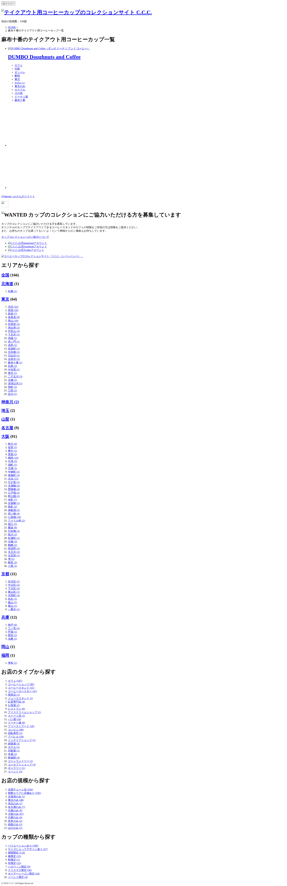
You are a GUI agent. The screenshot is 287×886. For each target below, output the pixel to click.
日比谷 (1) (14, 355)
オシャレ (20, 72)
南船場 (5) (14, 510)
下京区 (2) (14, 588)
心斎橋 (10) (14, 517)
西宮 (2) (12, 635)
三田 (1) (12, 390)
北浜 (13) (13, 478)
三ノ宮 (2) (14, 628)
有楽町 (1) (14, 348)
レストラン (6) (16, 708)
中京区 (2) (14, 585)
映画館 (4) (14, 757)
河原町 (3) (14, 595)
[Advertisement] (33, 125)
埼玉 (5, 410)
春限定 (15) (14, 856)
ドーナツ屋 (21, 96)
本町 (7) (12, 499)
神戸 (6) (12, 624)
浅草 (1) (12, 345)
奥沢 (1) (12, 373)
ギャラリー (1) (16, 768)
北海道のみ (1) (16, 796)
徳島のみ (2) (15, 824)
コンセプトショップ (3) (22, 764)
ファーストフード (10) (21, 726)
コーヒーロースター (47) (22, 691)
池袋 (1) (12, 338)
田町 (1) (12, 387)
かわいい (20, 82)
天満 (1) (12, 468)
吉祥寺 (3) (14, 359)
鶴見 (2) (12, 562)
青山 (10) (13, 320)
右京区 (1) (14, 581)
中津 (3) (12, 461)
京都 (5, 574)
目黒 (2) (12, 366)
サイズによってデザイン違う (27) (28, 849)
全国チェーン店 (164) (20, 789)
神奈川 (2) (10, 402)
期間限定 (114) (16, 852)
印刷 (17, 68)
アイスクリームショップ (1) (24, 712)
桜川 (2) (12, 534)
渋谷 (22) (13, 306)
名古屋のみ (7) (16, 807)
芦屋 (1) (12, 631)
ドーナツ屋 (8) (16, 722)
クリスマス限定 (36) (20, 870)
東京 (17, 79)
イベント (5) (15, 771)
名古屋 (7, 428)
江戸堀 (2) (14, 492)
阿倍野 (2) (14, 548)
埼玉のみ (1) (15, 803)
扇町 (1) (12, 464)
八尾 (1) (12, 566)
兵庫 (5, 617)
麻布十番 (20, 100)
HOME (12, 27)
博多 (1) (12, 662)
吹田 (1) (12, 447)
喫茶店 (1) (14, 694)
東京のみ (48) (16, 800)
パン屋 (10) (14, 719)
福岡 (5, 655)
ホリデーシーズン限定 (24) (24, 873)
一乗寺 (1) (14, 609)
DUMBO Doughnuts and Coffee (44, 57)
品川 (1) (12, 394)
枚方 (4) (12, 443)
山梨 (5, 419)
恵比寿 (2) (14, 327)
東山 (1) (12, 605)
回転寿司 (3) (15, 733)
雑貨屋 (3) (14, 743)
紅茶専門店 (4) (16, 701)
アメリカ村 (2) (16, 520)
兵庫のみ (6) (15, 817)
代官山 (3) (14, 331)
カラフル (20, 89)
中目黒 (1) (14, 369)
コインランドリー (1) (20, 761)
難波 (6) (12, 527)
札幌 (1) (12, 291)
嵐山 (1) (12, 602)
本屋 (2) (12, 754)
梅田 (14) (13, 457)
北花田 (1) (14, 555)
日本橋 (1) (14, 352)
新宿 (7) (12, 313)
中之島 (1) (14, 482)
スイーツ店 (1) (16, 715)
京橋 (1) (12, 380)
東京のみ (20, 86)
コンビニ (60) (16, 729)
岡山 (5, 647)
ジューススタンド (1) (20, 698)
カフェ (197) (15, 680)
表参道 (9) (14, 317)
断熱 (17, 75)
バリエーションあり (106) (23, 845)
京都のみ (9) (15, 810)
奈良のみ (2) (15, 821)
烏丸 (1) (12, 598)
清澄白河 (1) (15, 383)
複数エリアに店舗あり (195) (24, 793)
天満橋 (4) (14, 485)
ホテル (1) (14, 747)
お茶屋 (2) (14, 705)
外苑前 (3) (14, 324)
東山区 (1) (14, 592)
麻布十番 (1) (15, 362)
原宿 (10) (13, 310)
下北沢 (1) (14, 334)
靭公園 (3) (14, 496)
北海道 (7, 284)
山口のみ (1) (15, 828)
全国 (5, 275)
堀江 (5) (12, 524)
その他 (19, 93)
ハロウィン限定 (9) (19, 866)
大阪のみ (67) (16, 814)
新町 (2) (12, 506)
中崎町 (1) (14, 471)
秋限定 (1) (14, 859)
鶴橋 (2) (12, 545)
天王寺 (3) (14, 552)
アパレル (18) (16, 736)
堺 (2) (11, 559)
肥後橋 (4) (14, 489)
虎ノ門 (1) (14, 341)
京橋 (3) (12, 541)
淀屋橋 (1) (14, 503)
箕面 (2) (12, 454)
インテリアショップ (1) (22, 740)
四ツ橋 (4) (14, 513)
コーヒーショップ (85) (21, 684)
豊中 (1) (12, 450)
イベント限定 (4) (18, 877)
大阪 (5, 436)
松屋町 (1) (14, 538)
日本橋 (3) (14, 531)
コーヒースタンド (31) (21, 687)
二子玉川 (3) (15, 376)
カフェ (19, 65)
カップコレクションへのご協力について (25, 237)
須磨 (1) (12, 638)
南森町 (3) (14, 475)
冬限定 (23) (14, 863)
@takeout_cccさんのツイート (18, 196)
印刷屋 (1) (14, 750)
